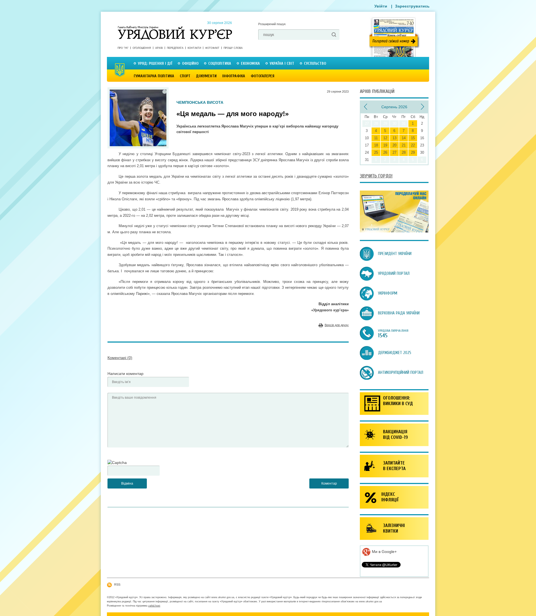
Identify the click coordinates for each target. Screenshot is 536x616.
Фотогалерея (262, 76)
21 (404, 145)
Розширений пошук (272, 24)
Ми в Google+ (384, 551)
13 (394, 138)
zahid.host (154, 605)
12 (385, 138)
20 (394, 145)
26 (385, 152)
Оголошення (142, 48)
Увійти (380, 6)
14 (404, 138)
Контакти (194, 48)
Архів (159, 48)
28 (404, 152)
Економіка (250, 63)
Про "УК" (123, 48)
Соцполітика (219, 63)
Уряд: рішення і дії (155, 63)
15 (413, 138)
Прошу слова (233, 48)
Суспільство (315, 63)
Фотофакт (212, 48)
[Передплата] (394, 231)
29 (413, 152)
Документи (206, 76)
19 (385, 145)
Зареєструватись (412, 6)
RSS (117, 584)
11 (376, 138)
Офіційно (190, 63)
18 (376, 145)
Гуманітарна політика (154, 76)
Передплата (175, 48)
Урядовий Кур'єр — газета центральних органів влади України (175, 27)
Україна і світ (282, 63)
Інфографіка (233, 76)
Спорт (185, 76)
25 (376, 152)
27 (394, 152)
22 (413, 145)
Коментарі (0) (119, 357)
